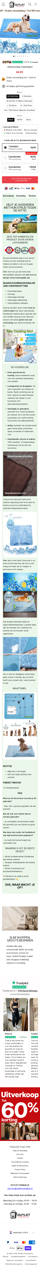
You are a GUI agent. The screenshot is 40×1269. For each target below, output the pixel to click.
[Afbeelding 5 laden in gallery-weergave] (21, 56)
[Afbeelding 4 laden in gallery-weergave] (19, 56)
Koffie (19, 120)
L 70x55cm (11, 106)
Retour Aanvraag (20, 1177)
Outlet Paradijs (18, 1253)
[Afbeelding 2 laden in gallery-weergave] (15, 56)
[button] (3, 4)
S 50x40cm (27, 96)
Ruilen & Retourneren (20, 1166)
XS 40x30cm (13, 96)
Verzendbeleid (31, 1260)
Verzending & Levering (20, 1162)
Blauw (10, 120)
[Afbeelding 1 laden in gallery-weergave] (13, 56)
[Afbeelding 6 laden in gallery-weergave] (23, 56)
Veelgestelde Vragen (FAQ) (20, 1147)
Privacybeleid (32, 1256)
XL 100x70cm (26, 106)
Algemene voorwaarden (15, 1260)
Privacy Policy (20, 1170)
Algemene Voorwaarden (20, 1173)
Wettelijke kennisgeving (13, 1264)
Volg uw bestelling (20, 1151)
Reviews (32, 196)
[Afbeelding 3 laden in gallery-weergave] (17, 56)
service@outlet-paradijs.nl (20, 1188)
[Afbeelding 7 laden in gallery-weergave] (25, 56)
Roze (28, 120)
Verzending (21, 196)
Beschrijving (8, 196)
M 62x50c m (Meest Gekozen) (19, 101)
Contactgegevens (31, 1264)
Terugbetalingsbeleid (18, 1256)
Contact (20, 1158)
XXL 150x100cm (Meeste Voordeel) (19, 110)
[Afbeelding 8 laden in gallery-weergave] (27, 56)
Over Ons (19, 1154)
